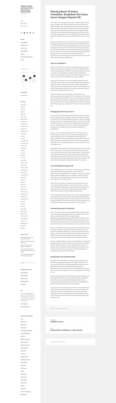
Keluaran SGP (24, 26)
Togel (22, 319)
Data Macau (23, 284)
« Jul (24, 85)
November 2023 (24, 170)
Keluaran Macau (24, 281)
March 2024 (23, 160)
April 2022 (23, 206)
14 (30, 78)
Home (22, 21)
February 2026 (24, 119)
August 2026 (23, 104)
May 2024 (23, 155)
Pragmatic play (24, 278)
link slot (22, 54)
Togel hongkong (24, 275)
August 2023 (23, 177)
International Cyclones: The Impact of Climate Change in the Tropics (28, 250)
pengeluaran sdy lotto (26, 391)
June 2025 (23, 138)
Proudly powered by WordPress (58, 341)
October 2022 (24, 196)
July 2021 (23, 228)
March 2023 (23, 187)
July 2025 (23, 136)
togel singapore (24, 42)
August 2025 (23, 133)
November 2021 (24, 218)
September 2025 (24, 131)
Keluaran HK (24, 23)
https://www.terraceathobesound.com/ (61, 218)
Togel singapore (24, 272)
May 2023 (23, 182)
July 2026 (23, 107)
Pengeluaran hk (24, 45)
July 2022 (23, 201)
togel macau (23, 388)
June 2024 (23, 153)
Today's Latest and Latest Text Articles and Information (27, 9)
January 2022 (24, 213)
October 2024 (24, 145)
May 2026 (23, 112)
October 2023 (24, 172)
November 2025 (24, 126)
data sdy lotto (24, 394)
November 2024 (24, 143)
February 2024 (24, 162)
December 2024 (24, 141)
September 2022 (24, 199)
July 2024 (23, 150)
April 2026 (23, 114)
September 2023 (24, 175)
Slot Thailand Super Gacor (27, 56)
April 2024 (23, 158)
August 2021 (23, 225)
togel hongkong (24, 51)
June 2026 (23, 109)
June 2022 (23, 204)
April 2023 (23, 184)
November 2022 (24, 194)
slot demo (29, 293)
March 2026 (23, 116)
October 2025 (24, 129)
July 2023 (23, 179)
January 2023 (24, 189)
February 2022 (24, 211)
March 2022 (23, 208)
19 (26, 80)
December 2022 (24, 191)
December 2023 (24, 167)
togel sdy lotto (24, 362)
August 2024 (23, 148)
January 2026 (24, 121)
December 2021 (24, 216)
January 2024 (24, 165)
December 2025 (24, 124)
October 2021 (24, 220)
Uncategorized (24, 95)
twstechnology (63, 308)
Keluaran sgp (24, 48)
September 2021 (24, 223)
